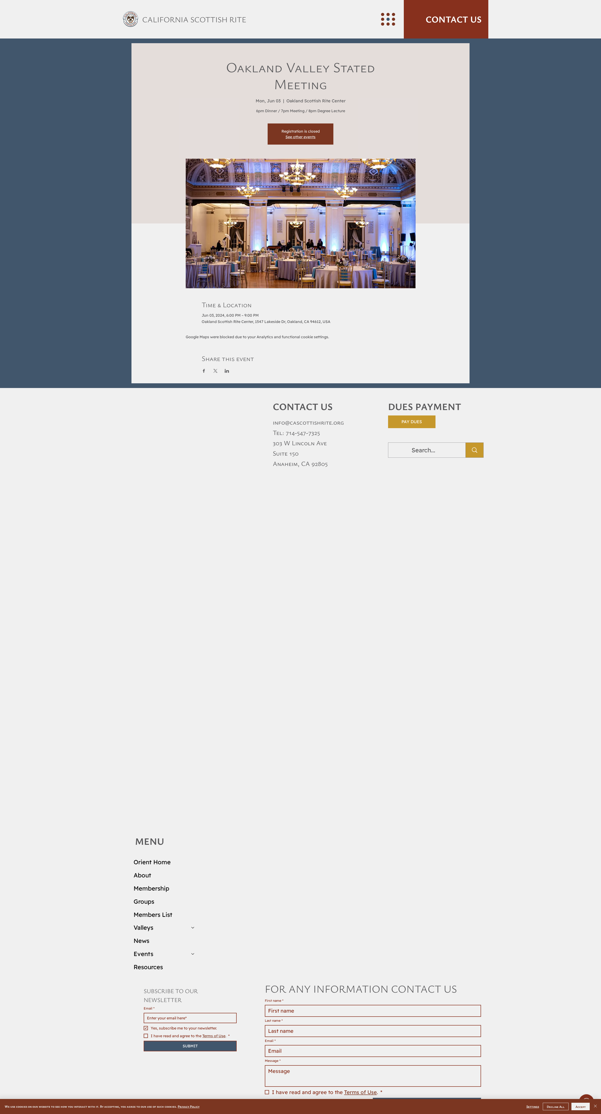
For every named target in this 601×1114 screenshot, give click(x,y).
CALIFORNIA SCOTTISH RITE (194, 19)
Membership (151, 888)
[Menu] (388, 19)
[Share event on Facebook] (204, 371)
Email (149, 1008)
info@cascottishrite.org (308, 422)
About (142, 875)
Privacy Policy (189, 1106)
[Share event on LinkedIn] (227, 371)
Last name (274, 1020)
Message (273, 1061)
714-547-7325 (303, 432)
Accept (580, 1106)
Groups (144, 901)
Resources (148, 967)
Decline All (556, 1106)
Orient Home (152, 862)
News (141, 940)
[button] (446, 19)
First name (274, 1001)
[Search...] (474, 450)
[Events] (193, 953)
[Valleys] (193, 927)
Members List (153, 914)
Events (143, 953)
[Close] (595, 1106)
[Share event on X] (215, 371)
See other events (300, 136)
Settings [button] (532, 1106)
